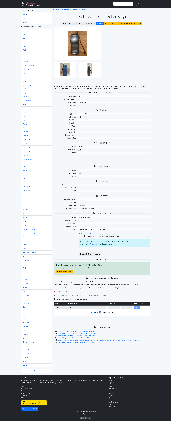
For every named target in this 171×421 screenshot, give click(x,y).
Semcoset (26, 295)
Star (24, 330)
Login (140, 4)
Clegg (25, 73)
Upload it (92, 244)
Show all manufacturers (30, 371)
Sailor (25, 280)
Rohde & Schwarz (29, 276)
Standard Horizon (28, 326)
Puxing (25, 245)
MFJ (24, 213)
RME (24, 268)
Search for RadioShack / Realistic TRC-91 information (77, 333)
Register (146, 4)
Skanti (25, 307)
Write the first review (65, 271)
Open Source (27, 237)
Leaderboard (112, 402)
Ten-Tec (25, 338)
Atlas (24, 46)
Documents (112, 391)
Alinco (25, 38)
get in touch (58, 383)
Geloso (25, 132)
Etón (24, 116)
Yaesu (25, 22)
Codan (25, 77)
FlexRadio (26, 124)
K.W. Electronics (28, 186)
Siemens (25, 299)
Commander (27, 85)
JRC (24, 182)
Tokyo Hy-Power (28, 342)
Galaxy (25, 128)
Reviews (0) (83, 23)
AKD (24, 34)
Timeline (111, 397)
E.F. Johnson (27, 100)
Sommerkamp (27, 311)
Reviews (111, 393)
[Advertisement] (126, 43)
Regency (26, 260)
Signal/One (26, 303)
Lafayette (26, 202)
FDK (24, 120)
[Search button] (135, 4)
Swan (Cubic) (27, 334)
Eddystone (26, 104)
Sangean (25, 283)
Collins (25, 81)
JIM (24, 178)
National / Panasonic (29, 229)
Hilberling (26, 167)
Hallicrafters (27, 147)
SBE (24, 291)
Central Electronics (29, 65)
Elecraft (25, 112)
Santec (25, 287)
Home (57, 10)
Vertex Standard (28, 350)
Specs (65, 23)
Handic (25, 155)
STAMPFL (26, 322)
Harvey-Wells (27, 159)
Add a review (113, 23)
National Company (29, 233)
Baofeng (25, 58)
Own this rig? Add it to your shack (131, 23)
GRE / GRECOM (28, 139)
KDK (24, 194)
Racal (25, 248)
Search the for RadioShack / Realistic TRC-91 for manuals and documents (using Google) (98, 340)
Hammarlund (27, 151)
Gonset (25, 136)
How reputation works (28, 391)
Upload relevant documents (91, 254)
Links (110, 404)
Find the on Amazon (74, 342)
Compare (100, 23)
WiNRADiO (26, 354)
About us (24, 386)
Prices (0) (92, 23)
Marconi (25, 209)
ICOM (25, 14)
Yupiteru (25, 365)
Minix (24, 221)
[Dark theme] (89, 418)
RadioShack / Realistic (30, 252)
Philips (25, 241)
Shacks (110, 400)
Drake (25, 97)
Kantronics (26, 190)
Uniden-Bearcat (28, 346)
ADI (24, 30)
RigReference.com (90, 411)
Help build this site (27, 389)
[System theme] (82, 418)
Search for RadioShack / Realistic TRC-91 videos (76, 331)
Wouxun (25, 357)
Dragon (25, 93)
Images (110, 395)
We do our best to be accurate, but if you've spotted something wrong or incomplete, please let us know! (114, 234)
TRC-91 (92, 10)
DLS (24, 89)
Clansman (26, 69)
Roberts (25, 272)
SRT (24, 318)
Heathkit (25, 163)
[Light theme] (86, 418)
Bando (25, 54)
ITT (24, 174)
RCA (24, 256)
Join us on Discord (30, 409)
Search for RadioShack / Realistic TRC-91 (76, 335)
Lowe (25, 206)
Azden (25, 50)
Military (25, 217)
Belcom (25, 61)
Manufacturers (66, 10)
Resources (111, 406)
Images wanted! (26, 393)
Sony (24, 315)
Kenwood (26, 18)
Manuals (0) (73, 23)
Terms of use (25, 395)
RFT (24, 264)
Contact (23, 397)
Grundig (25, 143)
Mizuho (25, 225)
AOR (24, 42)
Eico (24, 108)
